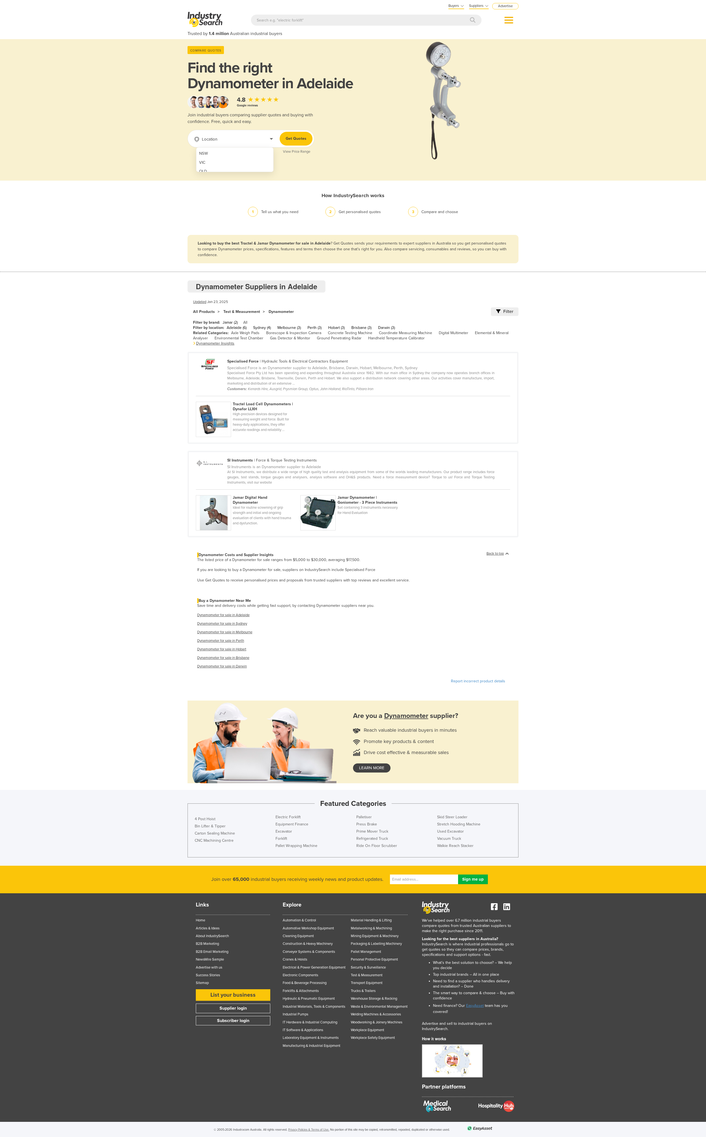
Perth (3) (314, 327)
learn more (371, 767)
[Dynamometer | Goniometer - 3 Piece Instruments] (352, 492)
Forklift (281, 838)
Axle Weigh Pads (245, 333)
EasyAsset (475, 1005)
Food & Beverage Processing (305, 983)
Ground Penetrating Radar (339, 338)
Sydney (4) (262, 327)
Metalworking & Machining (371, 928)
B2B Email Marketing (212, 952)
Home (200, 920)
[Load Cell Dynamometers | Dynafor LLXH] (247, 398)
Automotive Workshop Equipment (308, 928)
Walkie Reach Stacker (455, 845)
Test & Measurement (241, 311)
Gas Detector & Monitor (290, 338)
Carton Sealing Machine (215, 833)
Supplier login (233, 1008)
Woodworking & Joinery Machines (376, 1022)
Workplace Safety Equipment (373, 1038)
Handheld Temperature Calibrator (396, 338)
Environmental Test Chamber (239, 338)
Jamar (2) (230, 322)
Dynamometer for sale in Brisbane (223, 658)
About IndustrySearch (212, 936)
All (245, 322)
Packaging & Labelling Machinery (376, 944)
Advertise (505, 6)
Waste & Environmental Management (379, 1006)
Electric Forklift (288, 817)
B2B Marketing (207, 944)
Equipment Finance (292, 824)
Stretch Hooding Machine (458, 824)
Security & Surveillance (368, 967)
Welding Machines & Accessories (376, 1014)
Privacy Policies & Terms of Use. (308, 1129)
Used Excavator (450, 831)
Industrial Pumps (295, 1014)
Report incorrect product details (478, 681)
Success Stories (208, 975)
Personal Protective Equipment (374, 959)
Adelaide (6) (237, 327)
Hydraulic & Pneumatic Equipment (309, 998)
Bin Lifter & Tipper (210, 826)
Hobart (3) (336, 327)
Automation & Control (299, 920)
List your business (233, 995)
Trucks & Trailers (363, 991)
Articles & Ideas (208, 928)
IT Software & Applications (303, 1030)
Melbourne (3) (289, 327)
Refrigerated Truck (372, 838)
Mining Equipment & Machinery (375, 936)
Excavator (284, 831)
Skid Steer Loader (452, 817)
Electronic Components (300, 975)
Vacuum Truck (449, 838)
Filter (508, 311)
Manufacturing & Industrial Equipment (311, 1046)
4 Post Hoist (205, 819)
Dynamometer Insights (215, 343)
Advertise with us (209, 967)
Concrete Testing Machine (350, 333)
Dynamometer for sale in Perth (220, 641)
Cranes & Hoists (295, 959)
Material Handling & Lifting (371, 920)
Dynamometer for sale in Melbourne (224, 632)
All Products (204, 311)
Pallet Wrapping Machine (296, 845)
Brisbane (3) (361, 327)
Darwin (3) (386, 327)
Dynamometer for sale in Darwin (222, 666)
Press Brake (366, 824)
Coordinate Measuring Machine (405, 333)
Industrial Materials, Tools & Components (314, 1006)
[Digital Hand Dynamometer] (248, 492)
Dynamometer (281, 311)
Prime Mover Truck (372, 831)
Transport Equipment (367, 983)
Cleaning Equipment (298, 936)
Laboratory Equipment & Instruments (311, 1038)
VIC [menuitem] (202, 162)
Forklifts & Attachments (301, 991)
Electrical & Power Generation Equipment (314, 967)
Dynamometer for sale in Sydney (222, 623)
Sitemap (202, 983)
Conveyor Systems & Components (309, 952)
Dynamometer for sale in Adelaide (223, 615)
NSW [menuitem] (203, 153)
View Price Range (296, 151)
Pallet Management (366, 952)
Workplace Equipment (367, 1030)
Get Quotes (296, 138)
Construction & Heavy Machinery (308, 944)
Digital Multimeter (453, 333)
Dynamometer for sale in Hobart (221, 649)
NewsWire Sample (210, 959)
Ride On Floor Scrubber (376, 845)
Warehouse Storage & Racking (374, 998)
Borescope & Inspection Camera (293, 333)
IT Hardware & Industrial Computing (310, 1022)
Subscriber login (233, 1020)
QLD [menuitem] (203, 171)
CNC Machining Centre (214, 840)
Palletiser (364, 817)
